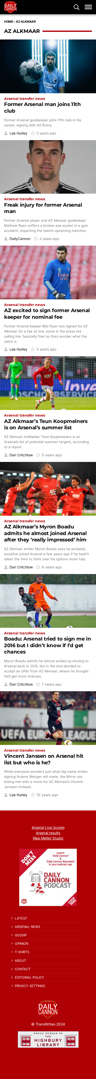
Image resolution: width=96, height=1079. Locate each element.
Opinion (21, 943)
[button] (76, 7)
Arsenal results (48, 833)
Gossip (21, 935)
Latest (21, 918)
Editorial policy (29, 977)
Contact (22, 969)
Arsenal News (27, 927)
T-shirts (22, 952)
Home (8, 21)
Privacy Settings (30, 986)
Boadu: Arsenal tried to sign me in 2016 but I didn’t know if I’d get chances (47, 645)
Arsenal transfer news (24, 98)
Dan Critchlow (21, 455)
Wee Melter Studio (48, 838)
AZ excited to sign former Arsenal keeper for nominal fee (47, 313)
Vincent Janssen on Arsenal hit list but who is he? (43, 759)
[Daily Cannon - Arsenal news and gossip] (10, 7)
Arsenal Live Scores (48, 827)
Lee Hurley (18, 133)
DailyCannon (19, 239)
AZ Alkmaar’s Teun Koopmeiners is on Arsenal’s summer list (45, 424)
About (20, 961)
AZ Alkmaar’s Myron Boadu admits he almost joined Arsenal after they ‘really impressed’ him (45, 533)
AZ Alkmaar (26, 21)
